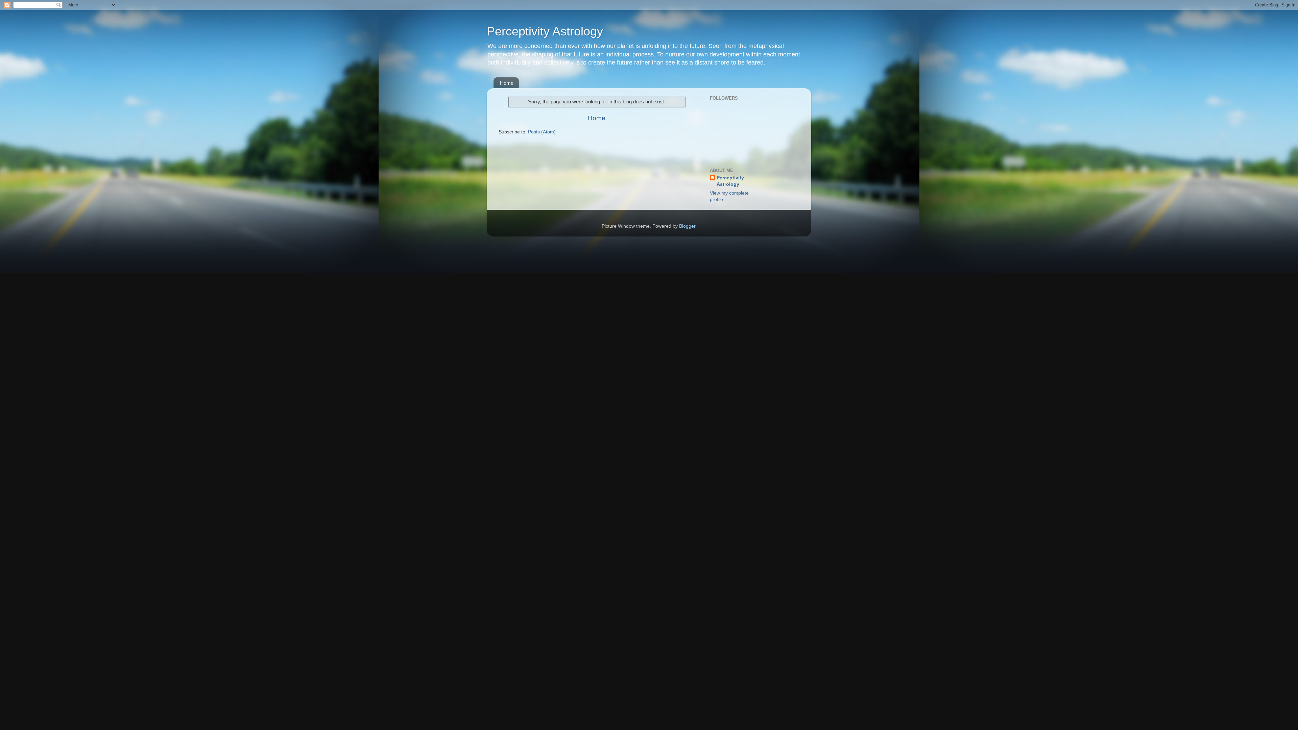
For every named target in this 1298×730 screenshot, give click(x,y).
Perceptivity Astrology (545, 31)
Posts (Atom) (542, 131)
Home (506, 83)
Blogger (687, 226)
